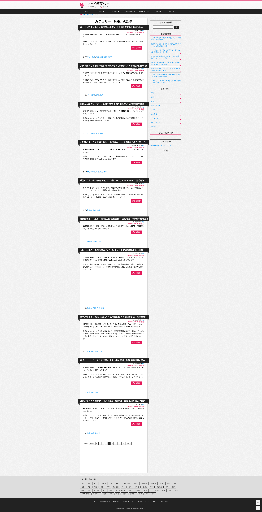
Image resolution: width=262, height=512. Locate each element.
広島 (167, 487)
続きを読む (136, 48)
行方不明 (133, 494)
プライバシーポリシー (151, 501)
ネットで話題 (126, 483)
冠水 (97, 57)
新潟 (153, 494)
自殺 (174, 483)
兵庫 (94, 308)
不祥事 (153, 110)
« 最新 (92, 443)
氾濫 (101, 57)
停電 (88, 433)
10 (115, 443)
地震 (100, 241)
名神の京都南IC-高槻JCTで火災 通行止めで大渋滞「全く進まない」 (166, 39)
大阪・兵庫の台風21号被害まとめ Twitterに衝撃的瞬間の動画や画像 (111, 250)
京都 (173, 487)
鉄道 (106, 172)
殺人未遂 (144, 483)
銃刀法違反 (96, 494)
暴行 (163, 490)
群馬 (111, 494)
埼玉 (101, 95)
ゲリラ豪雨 (91, 57)
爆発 (117, 494)
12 (123, 443)
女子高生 (96, 490)
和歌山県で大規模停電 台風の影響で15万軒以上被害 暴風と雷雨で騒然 (112, 401)
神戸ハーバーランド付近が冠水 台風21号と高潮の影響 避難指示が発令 (112, 360)
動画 (94, 210)
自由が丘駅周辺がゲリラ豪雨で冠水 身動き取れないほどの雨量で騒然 (112, 104)
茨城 (89, 490)
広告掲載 (158, 11)
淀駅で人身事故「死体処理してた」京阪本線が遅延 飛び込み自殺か (165, 69)
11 (119, 443)
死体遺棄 (116, 487)
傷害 (102, 487)
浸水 (106, 57)
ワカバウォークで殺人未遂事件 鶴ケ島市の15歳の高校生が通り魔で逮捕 (166, 51)
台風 (98, 210)
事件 (152, 93)
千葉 (95, 487)
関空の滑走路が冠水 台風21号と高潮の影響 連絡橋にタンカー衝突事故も (113, 317)
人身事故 (103, 483)
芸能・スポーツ (156, 105)
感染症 (124, 494)
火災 (89, 487)
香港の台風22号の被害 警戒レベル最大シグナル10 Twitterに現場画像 (112, 180)
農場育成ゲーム (144, 11)
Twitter (89, 210)
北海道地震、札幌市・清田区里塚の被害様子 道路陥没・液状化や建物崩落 (114, 219)
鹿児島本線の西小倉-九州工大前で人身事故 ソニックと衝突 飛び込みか (166, 45)
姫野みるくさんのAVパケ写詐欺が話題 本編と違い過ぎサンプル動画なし (166, 63)
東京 (101, 133)
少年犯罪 (138, 490)
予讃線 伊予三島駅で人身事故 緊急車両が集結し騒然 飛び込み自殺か (166, 82)
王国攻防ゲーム (130, 11)
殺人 (95, 483)
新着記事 (101, 11)
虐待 (147, 494)
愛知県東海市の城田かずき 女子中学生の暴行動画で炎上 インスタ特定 (165, 57)
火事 (117, 483)
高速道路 (159, 487)
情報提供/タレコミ (129, 501)
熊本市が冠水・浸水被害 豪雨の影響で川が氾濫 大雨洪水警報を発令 (111, 27)
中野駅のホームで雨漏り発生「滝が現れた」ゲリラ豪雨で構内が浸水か (113, 142)
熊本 (110, 57)
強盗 (111, 490)
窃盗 (145, 490)
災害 (143, 30)
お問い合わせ (173, 11)
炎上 (104, 490)
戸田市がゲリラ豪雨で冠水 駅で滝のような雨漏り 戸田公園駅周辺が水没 (113, 65)
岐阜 (140, 494)
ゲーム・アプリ (156, 118)
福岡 (130, 487)
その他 (153, 126)
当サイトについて (105, 501)
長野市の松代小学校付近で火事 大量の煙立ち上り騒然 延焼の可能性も (165, 75)
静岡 (82, 490)
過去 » (128, 443)
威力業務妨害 (85, 494)
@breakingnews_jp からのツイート (160, 145)
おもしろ (154, 114)
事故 (88, 351)
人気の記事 (115, 11)
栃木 (170, 490)
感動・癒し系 (155, 122)
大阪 (102, 308)
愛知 (168, 483)
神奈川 (136, 483)
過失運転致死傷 (120, 490)
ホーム (87, 11)
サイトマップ (165, 501)
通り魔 (145, 487)
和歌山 (97, 433)
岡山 (176, 490)
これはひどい (155, 490)
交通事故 (153, 483)
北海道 (95, 241)
